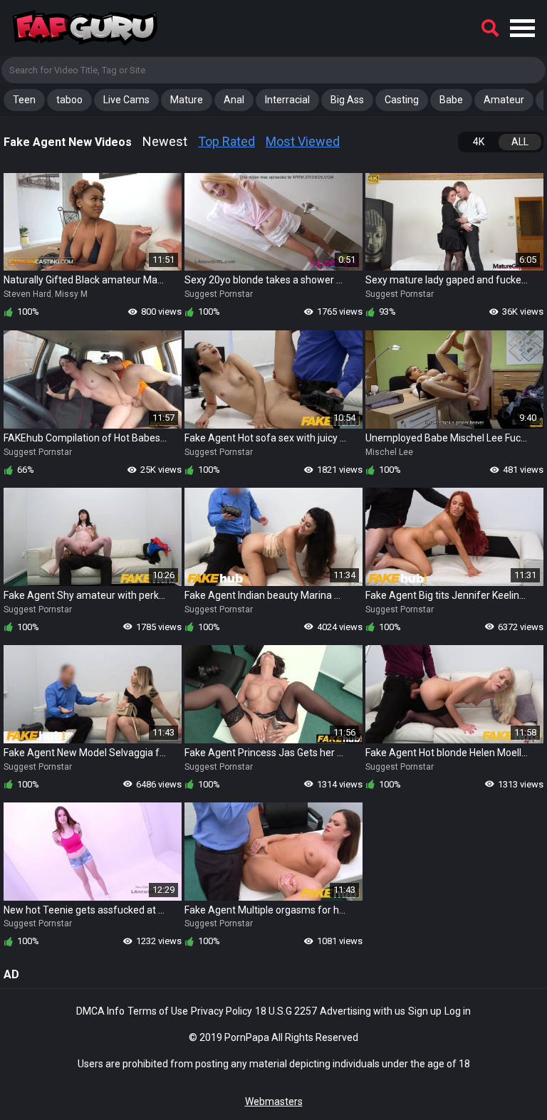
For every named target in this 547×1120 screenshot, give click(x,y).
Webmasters (274, 1101)
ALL (519, 141)
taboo (69, 99)
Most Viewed (303, 141)
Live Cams (126, 99)
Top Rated (226, 141)
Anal (234, 99)
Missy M (71, 294)
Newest (164, 141)
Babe (451, 99)
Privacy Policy (221, 1011)
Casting (402, 99)
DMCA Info (100, 1011)
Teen (24, 99)
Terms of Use (157, 1011)
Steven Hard (27, 294)
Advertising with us (362, 1011)
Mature (186, 99)
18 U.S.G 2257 (286, 1011)
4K (478, 141)
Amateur (504, 99)
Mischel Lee (389, 452)
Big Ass (347, 99)
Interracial (287, 99)
